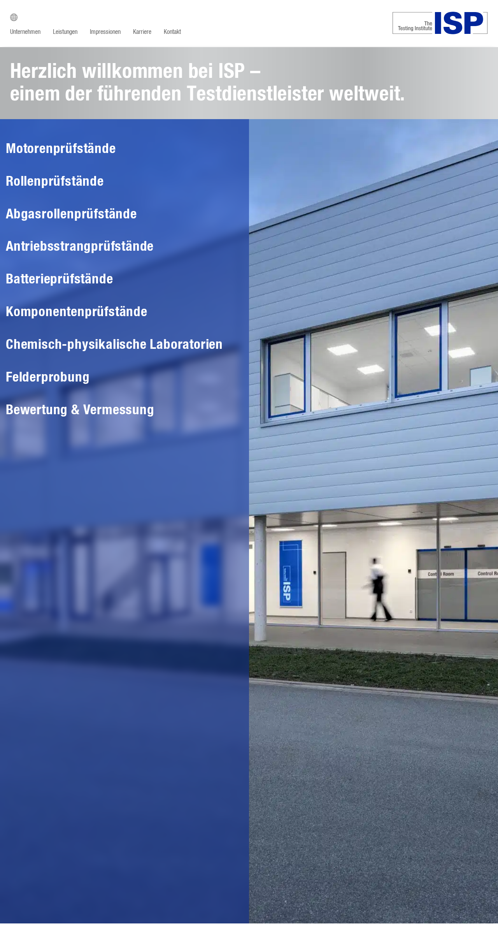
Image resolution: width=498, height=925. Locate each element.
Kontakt (172, 32)
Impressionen (105, 32)
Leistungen (65, 32)
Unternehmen (25, 32)
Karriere (142, 32)
